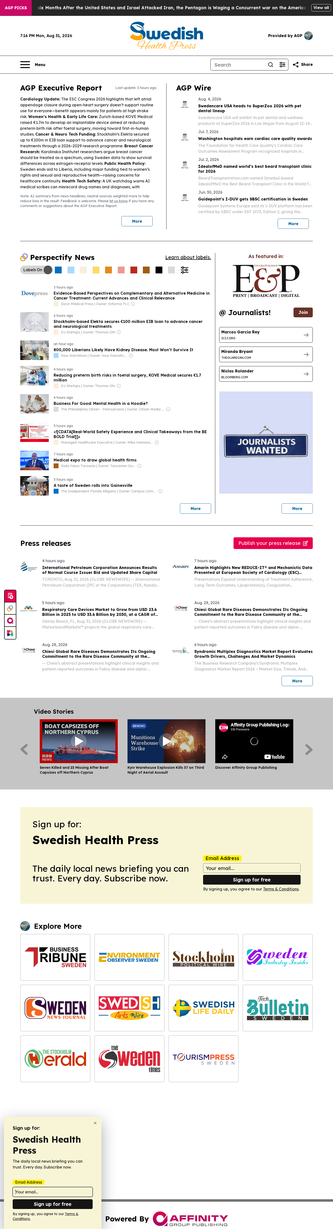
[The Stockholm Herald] (55, 1058)
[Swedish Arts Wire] (129, 1008)
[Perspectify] (10, 608)
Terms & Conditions (281, 889)
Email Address (222, 858)
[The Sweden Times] (129, 1058)
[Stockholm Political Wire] (203, 957)
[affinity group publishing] (10, 621)
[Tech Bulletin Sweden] (278, 1008)
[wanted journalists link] (266, 281)
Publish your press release (269, 543)
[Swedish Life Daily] (203, 1008)
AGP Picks (16, 7)
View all (321, 7)
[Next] (309, 749)
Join (303, 312)
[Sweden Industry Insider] (278, 957)
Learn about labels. (188, 257)
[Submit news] (10, 596)
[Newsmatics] (10, 633)
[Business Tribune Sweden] (55, 957)
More (137, 221)
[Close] (95, 1123)
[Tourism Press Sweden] (203, 1058)
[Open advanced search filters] (282, 64)
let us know (118, 201)
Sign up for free (252, 880)
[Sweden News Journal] (55, 1008)
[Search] (270, 64)
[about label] (56, 303)
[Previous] (24, 749)
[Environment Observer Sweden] (129, 957)
